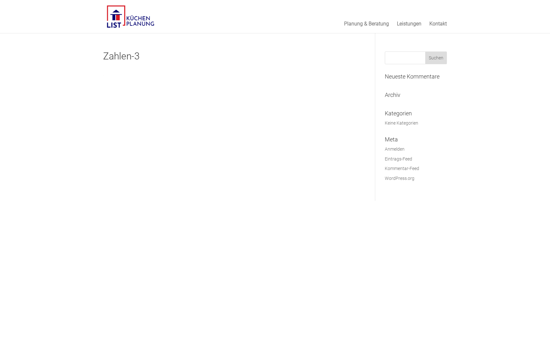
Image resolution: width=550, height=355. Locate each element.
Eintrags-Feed (398, 158)
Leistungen (409, 24)
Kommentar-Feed (402, 168)
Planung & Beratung (366, 24)
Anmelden (395, 149)
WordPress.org (399, 178)
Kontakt (438, 24)
